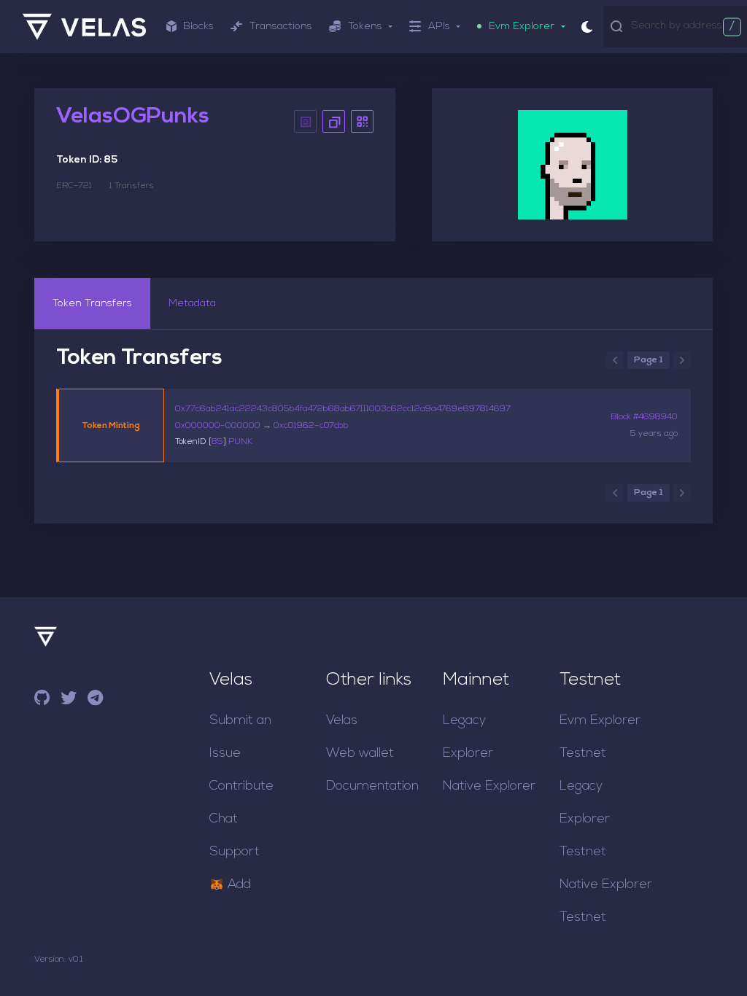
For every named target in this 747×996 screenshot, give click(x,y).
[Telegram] (95, 700)
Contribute (241, 786)
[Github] (42, 700)
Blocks (198, 26)
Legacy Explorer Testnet (585, 819)
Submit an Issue (240, 737)
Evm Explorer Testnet (600, 737)
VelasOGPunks (132, 117)
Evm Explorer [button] (521, 26)
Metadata (192, 303)
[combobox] (686, 25)
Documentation (372, 786)
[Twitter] (69, 700)
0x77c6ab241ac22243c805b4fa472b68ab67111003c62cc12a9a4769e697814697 (343, 409)
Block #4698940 (644, 417)
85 (217, 441)
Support (234, 852)
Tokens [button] (365, 26)
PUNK (240, 441)
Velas (341, 721)
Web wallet (360, 753)
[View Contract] (305, 121)
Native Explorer (489, 786)
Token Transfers (92, 303)
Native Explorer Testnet (606, 901)
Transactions (280, 26)
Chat (223, 819)
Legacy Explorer (468, 737)
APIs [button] (439, 26)
